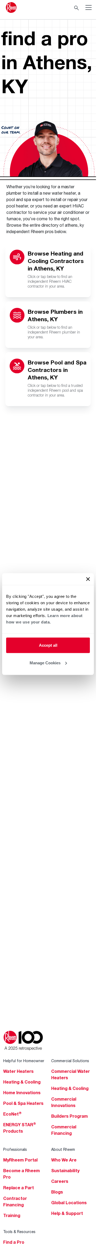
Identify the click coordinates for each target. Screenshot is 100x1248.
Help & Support (67, 1213)
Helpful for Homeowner (23, 1060)
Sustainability (65, 1170)
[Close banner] (88, 579)
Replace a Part (18, 1187)
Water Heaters (18, 1071)
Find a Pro (13, 1242)
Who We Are (64, 1160)
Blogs (57, 1192)
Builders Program (69, 1116)
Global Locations (69, 1202)
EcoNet (12, 1114)
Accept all (48, 645)
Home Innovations (22, 1092)
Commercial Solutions (70, 1060)
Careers (59, 1181)
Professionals (15, 1149)
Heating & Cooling (22, 1082)
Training (11, 1215)
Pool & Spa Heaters (23, 1103)
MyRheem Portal (20, 1160)
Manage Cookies (45, 662)
